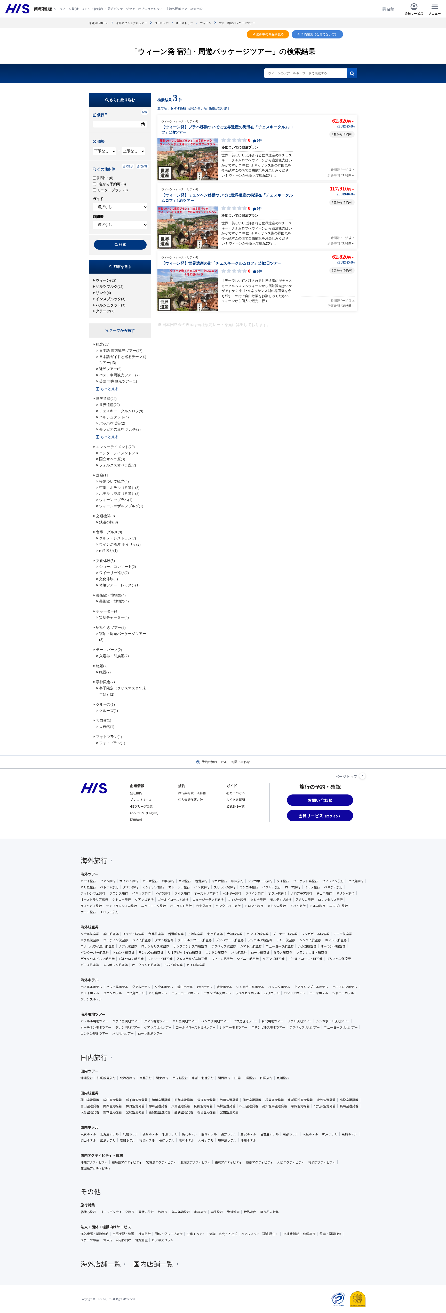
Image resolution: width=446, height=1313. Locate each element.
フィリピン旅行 (333, 881)
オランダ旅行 (277, 893)
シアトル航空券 (251, 946)
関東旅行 (162, 1078)
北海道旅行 (127, 1078)
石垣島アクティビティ (127, 1162)
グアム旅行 (107, 881)
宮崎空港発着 (135, 1112)
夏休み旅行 (146, 1212)
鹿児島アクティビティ (96, 1168)
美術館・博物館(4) (111, 595)
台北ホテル (204, 987)
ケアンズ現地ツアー (158, 1027)
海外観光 (233, 1212)
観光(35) (102, 344)
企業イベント (196, 1234)
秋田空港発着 (229, 1100)
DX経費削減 (291, 1234)
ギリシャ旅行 (345, 893)
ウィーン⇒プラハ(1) (115, 500)
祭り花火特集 (269, 1212)
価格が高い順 (197, 108)
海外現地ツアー (93, 1014)
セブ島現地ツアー (245, 1021)
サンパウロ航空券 (151, 952)
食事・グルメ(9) (109, 532)
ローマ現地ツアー (150, 1033)
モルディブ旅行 (280, 899)
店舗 (390, 8)
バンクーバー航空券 (95, 952)
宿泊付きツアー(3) (111, 628)
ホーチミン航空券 (115, 940)
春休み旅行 (88, 1212)
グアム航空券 (128, 946)
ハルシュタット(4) (114, 417)
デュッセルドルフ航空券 (98, 959)
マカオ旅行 (219, 881)
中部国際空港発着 (300, 1100)
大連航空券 (234, 934)
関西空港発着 (112, 1106)
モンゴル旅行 (249, 887)
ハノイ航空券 (141, 940)
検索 (122, 244)
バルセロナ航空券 (131, 959)
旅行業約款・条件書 (192, 793)
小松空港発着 (349, 1100)
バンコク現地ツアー (215, 1021)
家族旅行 (200, 1212)
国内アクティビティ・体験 (102, 1155)
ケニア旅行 (88, 912)
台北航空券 (156, 934)
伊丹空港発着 (135, 1106)
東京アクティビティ (228, 1162)
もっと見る (109, 389)
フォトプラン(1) (109, 737)
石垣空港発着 (206, 1112)
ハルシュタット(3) (110, 305)
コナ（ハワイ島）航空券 (98, 946)
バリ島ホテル (158, 993)
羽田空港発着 (90, 1100)
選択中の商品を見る (270, 34)
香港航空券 (176, 934)
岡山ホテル (88, 1140)
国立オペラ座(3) (112, 459)
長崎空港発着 (349, 1106)
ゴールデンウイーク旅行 (117, 1212)
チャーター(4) (107, 611)
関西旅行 (224, 1078)
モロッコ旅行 (109, 912)
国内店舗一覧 (153, 1263)
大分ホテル (206, 1140)
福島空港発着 (274, 1100)
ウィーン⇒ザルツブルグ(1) (121, 506)
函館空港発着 (183, 1100)
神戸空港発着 (158, 1106)
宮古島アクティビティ (161, 1162)
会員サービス (414, 13)
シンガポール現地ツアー (333, 1021)
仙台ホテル (150, 1134)
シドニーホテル (343, 993)
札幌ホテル (130, 1134)
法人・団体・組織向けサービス (106, 1226)
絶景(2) (102, 666)
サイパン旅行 (129, 881)
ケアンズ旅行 (144, 899)
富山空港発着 (90, 1106)
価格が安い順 (218, 108)
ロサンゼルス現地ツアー (268, 1027)
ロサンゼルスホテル (217, 993)
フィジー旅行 (237, 899)
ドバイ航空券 (173, 965)
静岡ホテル (209, 1134)
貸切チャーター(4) (114, 617)
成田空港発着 (112, 1100)
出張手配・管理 (123, 1234)
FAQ (224, 762)
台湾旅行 (185, 881)
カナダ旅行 (203, 906)
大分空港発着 (90, 1112)
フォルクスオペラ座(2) (117, 465)
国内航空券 (90, 1092)
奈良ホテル (349, 1134)
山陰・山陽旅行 (245, 1078)
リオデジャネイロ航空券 (184, 952)
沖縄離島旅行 (106, 1078)
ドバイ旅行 (298, 906)
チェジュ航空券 (133, 934)
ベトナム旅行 (109, 887)
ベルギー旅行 (232, 893)
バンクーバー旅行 (228, 906)
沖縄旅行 (87, 1078)
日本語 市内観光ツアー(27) (120, 351)
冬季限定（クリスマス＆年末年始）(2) (122, 691)
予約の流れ (209, 762)
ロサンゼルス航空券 (155, 946)
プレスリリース (140, 799)
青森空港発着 (206, 1100)
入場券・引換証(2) (114, 656)
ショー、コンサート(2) (117, 567)
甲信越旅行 (180, 1078)
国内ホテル (90, 1127)
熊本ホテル (186, 1140)
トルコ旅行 (317, 906)
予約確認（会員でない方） (319, 34)
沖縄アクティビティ (94, 1162)
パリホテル (272, 993)
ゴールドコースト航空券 (305, 959)
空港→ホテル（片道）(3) (119, 488)
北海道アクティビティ (195, 1162)
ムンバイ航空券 (310, 940)
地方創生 (141, 1240)
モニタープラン (112, 190)
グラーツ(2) (105, 311)
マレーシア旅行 (179, 887)
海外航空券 (90, 926)
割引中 (104, 178)
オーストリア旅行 (206, 893)
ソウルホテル (164, 987)
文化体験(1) (108, 579)
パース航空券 (90, 965)
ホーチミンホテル (344, 987)
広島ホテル (108, 1140)
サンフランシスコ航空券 (190, 946)
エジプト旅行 (338, 906)
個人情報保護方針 (190, 799)
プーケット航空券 (285, 934)
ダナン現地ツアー (127, 1027)
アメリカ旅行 (305, 899)
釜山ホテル (185, 987)
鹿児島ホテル (227, 1140)
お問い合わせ (240, 762)
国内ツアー (89, 1070)
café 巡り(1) (108, 551)
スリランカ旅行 (224, 887)
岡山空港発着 (203, 1106)
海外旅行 (94, 860)
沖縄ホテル (248, 1140)
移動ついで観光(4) (114, 481)
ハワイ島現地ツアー (126, 1021)
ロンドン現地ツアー (94, 1033)
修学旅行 (309, 1234)
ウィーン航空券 (222, 959)
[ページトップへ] (362, 776)
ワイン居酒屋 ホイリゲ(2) (120, 544)
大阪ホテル (310, 1134)
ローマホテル (318, 993)
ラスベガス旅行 (91, 906)
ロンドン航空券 (216, 952)
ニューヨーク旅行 (153, 906)
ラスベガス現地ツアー (304, 1027)
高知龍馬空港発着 (274, 1106)
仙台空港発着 (252, 1100)
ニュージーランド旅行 (208, 899)
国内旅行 (94, 1057)
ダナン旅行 (130, 887)
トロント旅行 (254, 906)
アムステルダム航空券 (192, 959)
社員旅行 (144, 1234)
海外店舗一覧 (101, 1263)
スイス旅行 (182, 893)
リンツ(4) (103, 293)
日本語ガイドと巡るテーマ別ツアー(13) (122, 360)
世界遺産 (250, 1212)
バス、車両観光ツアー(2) (119, 375)
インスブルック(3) (110, 299)
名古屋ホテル (269, 1134)
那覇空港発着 (183, 1112)
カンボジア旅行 (153, 887)
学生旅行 (217, 1212)
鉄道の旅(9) (108, 522)
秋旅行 (162, 1212)
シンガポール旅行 (260, 881)
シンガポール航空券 (315, 934)
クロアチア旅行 (301, 893)
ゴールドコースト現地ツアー (196, 1027)
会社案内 (136, 793)
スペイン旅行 (254, 893)
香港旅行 (201, 881)
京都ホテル (290, 1134)
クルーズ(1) (105, 704)
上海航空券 (195, 934)
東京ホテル (88, 1134)
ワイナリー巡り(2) (114, 573)
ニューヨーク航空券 (280, 946)
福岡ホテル (147, 1140)
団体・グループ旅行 (168, 1234)
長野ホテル (228, 1134)
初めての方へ (235, 793)
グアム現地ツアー (156, 1021)
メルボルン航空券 (115, 965)
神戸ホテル (330, 1134)
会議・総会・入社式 (223, 1234)
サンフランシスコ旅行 (121, 906)
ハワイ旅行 (88, 881)
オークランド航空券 (146, 965)
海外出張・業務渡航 (94, 1234)
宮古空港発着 (229, 1112)
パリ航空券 (239, 952)
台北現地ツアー (272, 1021)
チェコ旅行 (324, 893)
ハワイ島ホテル (117, 987)
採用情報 (136, 819)
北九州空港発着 (325, 1106)
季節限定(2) (105, 682)
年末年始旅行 (180, 1212)
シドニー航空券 (248, 959)
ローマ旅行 (292, 887)
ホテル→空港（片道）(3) (119, 494)
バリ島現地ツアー (184, 1021)
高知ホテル (127, 1140)
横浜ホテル (189, 1134)
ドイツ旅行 (162, 893)
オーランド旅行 (181, 906)
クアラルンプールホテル (311, 987)
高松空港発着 (226, 1106)
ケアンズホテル (91, 999)
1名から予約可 (111, 184)
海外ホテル (90, 979)
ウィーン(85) (106, 280)
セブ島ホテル (135, 993)
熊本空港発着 (112, 1112)
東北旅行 (145, 1078)
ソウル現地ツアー (299, 1021)
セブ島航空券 (90, 940)
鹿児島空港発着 (159, 1112)
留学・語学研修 (330, 1234)
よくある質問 (235, 799)
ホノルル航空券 (336, 940)
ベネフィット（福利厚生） (259, 1234)
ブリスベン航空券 (338, 959)
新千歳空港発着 (137, 1100)
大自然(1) (103, 720)
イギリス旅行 (141, 893)
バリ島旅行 (88, 887)
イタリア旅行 (271, 887)
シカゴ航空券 (307, 946)
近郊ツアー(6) (110, 369)
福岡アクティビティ (322, 1162)
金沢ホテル (248, 1134)
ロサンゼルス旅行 (330, 899)
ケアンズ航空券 (273, 959)
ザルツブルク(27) (110, 287)
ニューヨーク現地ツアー (341, 1027)
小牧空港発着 (326, 1100)
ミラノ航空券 (283, 952)
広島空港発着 (180, 1106)
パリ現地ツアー (123, 1033)
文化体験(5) (105, 561)
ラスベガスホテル (247, 993)
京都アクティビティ (259, 1162)
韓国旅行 (168, 881)
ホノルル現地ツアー (94, 1021)
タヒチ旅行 (258, 899)
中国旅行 (237, 881)
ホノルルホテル (91, 987)
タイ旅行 (283, 881)
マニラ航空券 (342, 934)
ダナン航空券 (164, 940)
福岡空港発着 (300, 1106)
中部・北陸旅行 (203, 1078)
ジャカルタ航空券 (260, 940)
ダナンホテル (112, 993)
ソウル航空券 (90, 934)
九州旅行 (283, 1078)
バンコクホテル (279, 987)
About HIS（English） (145, 813)
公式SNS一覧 (235, 806)
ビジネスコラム (162, 1240)
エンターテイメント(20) (115, 447)
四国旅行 (266, 1078)
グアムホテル (141, 987)
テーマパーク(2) (109, 650)
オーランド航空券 (333, 946)
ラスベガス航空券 (223, 946)
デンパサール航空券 (230, 940)
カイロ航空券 (196, 965)
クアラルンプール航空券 (195, 940)
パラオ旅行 (150, 881)
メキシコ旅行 (276, 906)
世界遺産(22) (109, 405)
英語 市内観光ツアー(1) (118, 381)
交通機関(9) (105, 516)
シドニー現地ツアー (233, 1027)
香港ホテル (224, 987)
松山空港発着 (249, 1106)
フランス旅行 (118, 893)
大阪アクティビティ (290, 1162)
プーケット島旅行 (305, 881)
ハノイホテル (90, 993)
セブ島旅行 (355, 881)
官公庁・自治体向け (117, 1240)
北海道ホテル (109, 1134)
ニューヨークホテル (185, 993)
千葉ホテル (170, 1134)
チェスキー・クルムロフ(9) (121, 411)
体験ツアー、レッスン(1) (119, 585)
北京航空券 (215, 934)
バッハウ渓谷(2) (112, 423)
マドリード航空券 (160, 959)
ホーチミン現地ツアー (96, 1027)
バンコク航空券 (257, 934)
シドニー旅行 (121, 899)
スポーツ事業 (90, 1240)
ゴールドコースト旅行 (173, 899)
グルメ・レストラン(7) (117, 538)
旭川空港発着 (161, 1100)
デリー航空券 (285, 940)
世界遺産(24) (106, 399)
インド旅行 (202, 887)
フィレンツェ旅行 (93, 893)
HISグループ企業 (141, 806)
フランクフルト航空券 (311, 952)
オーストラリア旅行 (94, 899)
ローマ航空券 (260, 952)
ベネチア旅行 (333, 887)
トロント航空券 (123, 952)
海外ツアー (89, 874)
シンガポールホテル (250, 987)
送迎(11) (102, 475)
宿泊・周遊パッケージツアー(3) (122, 637)
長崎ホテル (166, 1140)
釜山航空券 (111, 934)
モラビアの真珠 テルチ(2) (120, 429)
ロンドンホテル (294, 993)
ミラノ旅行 (312, 887)
